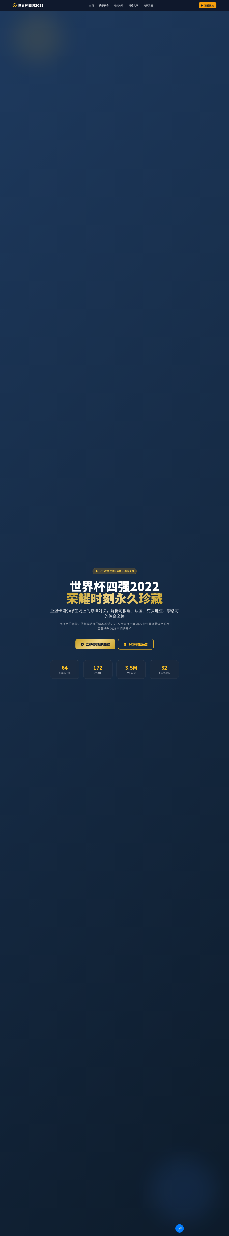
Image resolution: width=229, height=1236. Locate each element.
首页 (91, 5)
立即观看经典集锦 (97, 644)
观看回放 (209, 5)
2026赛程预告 (138, 644)
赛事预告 (104, 5)
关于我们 (148, 5)
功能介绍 (118, 5)
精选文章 (133, 5)
